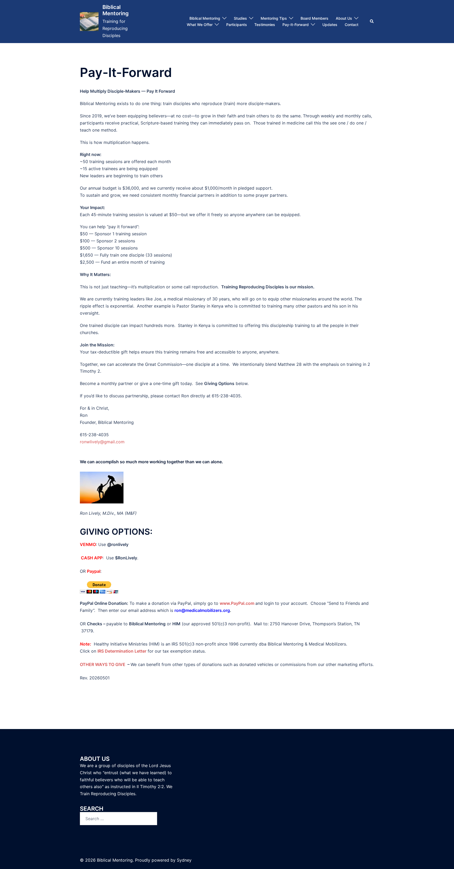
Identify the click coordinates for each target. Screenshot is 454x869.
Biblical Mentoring (115, 10)
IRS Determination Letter (121, 651)
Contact (351, 24)
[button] (372, 21)
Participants (236, 24)
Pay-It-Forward (295, 24)
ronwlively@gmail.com (102, 441)
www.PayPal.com (237, 603)
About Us (344, 18)
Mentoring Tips (274, 18)
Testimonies (264, 24)
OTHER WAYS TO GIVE (102, 664)
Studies (240, 18)
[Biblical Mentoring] (89, 21)
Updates (329, 24)
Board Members (314, 18)
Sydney (184, 860)
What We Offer (200, 24)
